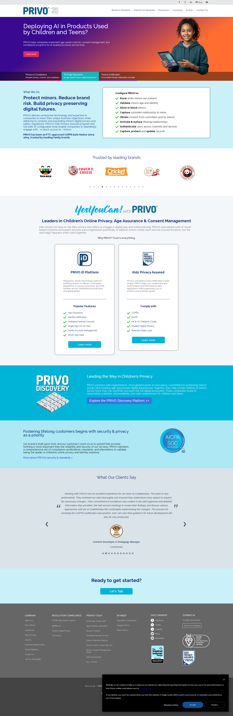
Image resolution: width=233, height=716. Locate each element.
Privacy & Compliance (42, 75)
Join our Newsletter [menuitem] (33, 659)
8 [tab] (118, 187)
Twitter (158, 625)
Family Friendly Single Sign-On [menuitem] (99, 645)
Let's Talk (116, 591)
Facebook (159, 620)
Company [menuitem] (177, 10)
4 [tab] (102, 187)
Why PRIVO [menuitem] (30, 625)
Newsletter (159, 638)
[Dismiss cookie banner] (224, 680)
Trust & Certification (118, 75)
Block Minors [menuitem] (122, 630)
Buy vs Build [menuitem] (91, 662)
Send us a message (192, 626)
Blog (200, 2)
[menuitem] (67, 626)
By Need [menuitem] (121, 615)
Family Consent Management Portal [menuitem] (98, 651)
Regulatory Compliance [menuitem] (66, 615)
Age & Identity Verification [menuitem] (97, 626)
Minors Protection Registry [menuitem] (97, 640)
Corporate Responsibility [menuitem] (35, 645)
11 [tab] (130, 187)
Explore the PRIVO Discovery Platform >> (119, 400)
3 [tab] (98, 187)
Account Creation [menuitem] (93, 631)
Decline (214, 705)
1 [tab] (90, 187)
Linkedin (158, 629)
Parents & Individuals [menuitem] (144, 10)
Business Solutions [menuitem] (121, 10)
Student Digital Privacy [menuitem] (61, 631)
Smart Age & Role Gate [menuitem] (96, 621)
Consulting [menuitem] (56, 635)
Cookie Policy (145, 688)
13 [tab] (138, 187)
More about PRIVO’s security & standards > (47, 457)
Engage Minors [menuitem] (123, 625)
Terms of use (90, 686)
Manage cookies (171, 705)
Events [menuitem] (189, 10)
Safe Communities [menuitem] (93, 657)
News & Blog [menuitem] (30, 635)
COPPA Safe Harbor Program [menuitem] (64, 620)
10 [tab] (126, 187)
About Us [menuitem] (29, 620)
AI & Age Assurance (80, 75)
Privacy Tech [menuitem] (94, 615)
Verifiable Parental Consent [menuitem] (97, 635)
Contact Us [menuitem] (202, 10)
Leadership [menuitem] (29, 630)
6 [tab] (110, 187)
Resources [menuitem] (163, 10)
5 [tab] (106, 187)
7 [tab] (114, 187)
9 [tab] (122, 187)
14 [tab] (142, 187)
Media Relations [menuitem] (31, 649)
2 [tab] (94, 187)
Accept (193, 705)
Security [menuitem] (28, 640)
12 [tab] (134, 187)
